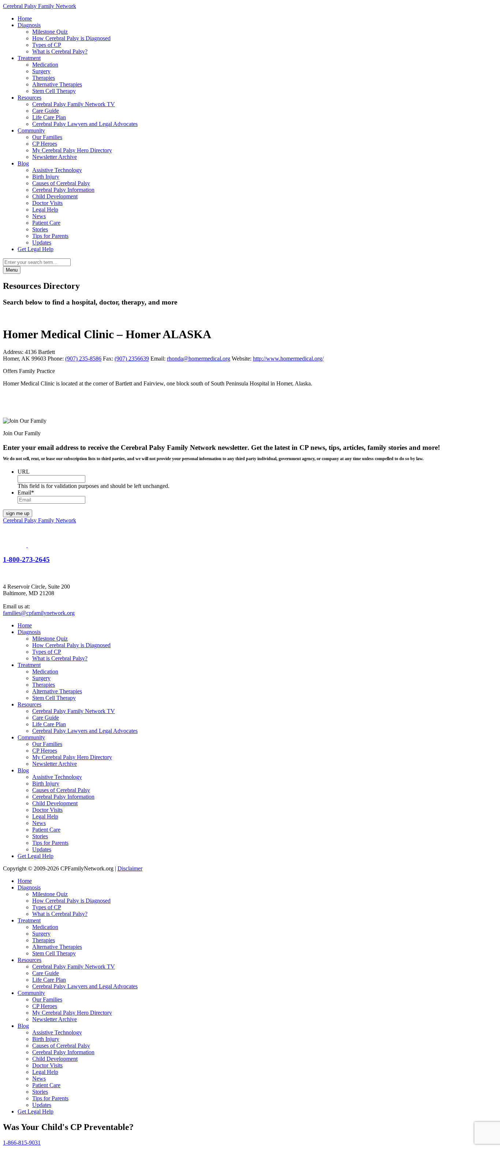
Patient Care (46, 223)
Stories (40, 229)
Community (31, 130)
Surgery (41, 71)
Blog (23, 163)
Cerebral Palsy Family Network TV (73, 104)
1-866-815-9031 (22, 1142)
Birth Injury (45, 177)
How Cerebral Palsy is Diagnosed (71, 38)
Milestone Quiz (50, 32)
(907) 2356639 (132, 358)
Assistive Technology (57, 170)
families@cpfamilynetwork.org (39, 613)
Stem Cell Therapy (54, 91)
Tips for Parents (50, 236)
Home (25, 18)
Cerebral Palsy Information (63, 190)
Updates (41, 242)
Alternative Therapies (57, 84)
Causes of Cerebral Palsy (61, 183)
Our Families (47, 137)
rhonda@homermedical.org (198, 358)
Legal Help (45, 209)
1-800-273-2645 (26, 559)
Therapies (43, 78)
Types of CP (46, 45)
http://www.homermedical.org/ (288, 358)
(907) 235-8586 (83, 358)
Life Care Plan (49, 117)
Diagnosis (29, 25)
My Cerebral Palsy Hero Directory (72, 150)
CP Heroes (44, 144)
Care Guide (45, 111)
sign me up (17, 513)
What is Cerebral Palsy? (59, 51)
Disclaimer (129, 868)
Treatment (29, 58)
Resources (29, 97)
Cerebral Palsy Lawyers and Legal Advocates (85, 124)
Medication (45, 64)
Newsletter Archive (54, 157)
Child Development (55, 196)
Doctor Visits (47, 203)
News (39, 216)
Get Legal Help (35, 249)
